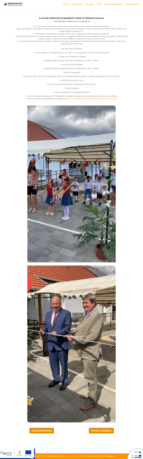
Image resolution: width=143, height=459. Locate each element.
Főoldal (66, 4)
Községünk (90, 4)
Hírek (99, 4)
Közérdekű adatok (132, 4)
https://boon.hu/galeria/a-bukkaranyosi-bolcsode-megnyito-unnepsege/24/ (92, 99)
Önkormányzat (77, 4)
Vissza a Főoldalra (101, 430)
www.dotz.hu (112, 456)
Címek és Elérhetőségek (113, 4)
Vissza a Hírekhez (41, 430)
